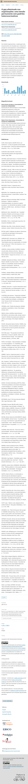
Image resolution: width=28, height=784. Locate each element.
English (4, 709)
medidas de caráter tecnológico (17, 690)
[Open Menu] (1, 1)
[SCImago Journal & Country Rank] (11, 751)
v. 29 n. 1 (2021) (15, 5)
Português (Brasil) (6, 714)
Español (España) (6, 712)
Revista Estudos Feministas (10, 1)
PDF (5, 597)
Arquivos (8, 5)
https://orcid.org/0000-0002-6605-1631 (9, 24)
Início (2, 5)
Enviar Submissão (7, 700)
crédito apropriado (18, 678)
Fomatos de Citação (7, 618)
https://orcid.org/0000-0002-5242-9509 (9, 29)
